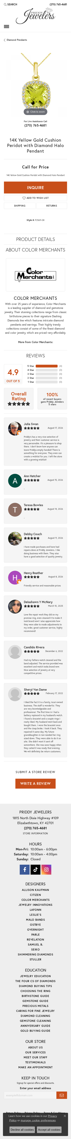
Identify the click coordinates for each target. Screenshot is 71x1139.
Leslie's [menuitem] (35, 915)
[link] (58, 4)
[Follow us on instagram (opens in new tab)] (46, 870)
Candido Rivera (34, 647)
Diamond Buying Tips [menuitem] (35, 986)
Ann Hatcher (32, 476)
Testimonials (35, 1062)
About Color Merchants (35, 250)
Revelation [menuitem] (35, 939)
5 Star (30, 366)
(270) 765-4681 (35, 125)
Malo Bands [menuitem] (35, 919)
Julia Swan (31, 424)
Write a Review (35, 783)
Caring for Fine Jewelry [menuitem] (35, 1011)
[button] (10, 4)
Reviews (35, 355)
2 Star (30, 377)
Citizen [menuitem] (35, 895)
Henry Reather (33, 573)
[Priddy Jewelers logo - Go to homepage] (35, 16)
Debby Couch (33, 534)
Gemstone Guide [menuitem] (35, 1001)
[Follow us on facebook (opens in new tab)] (25, 870)
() (60, 366)
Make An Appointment (35, 1067)
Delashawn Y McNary (38, 602)
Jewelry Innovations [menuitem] (35, 905)
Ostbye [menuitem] (35, 924)
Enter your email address (35, 1088)
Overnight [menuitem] (35, 929)
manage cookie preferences (38, 1120)
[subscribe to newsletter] (61, 1095)
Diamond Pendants (17, 39)
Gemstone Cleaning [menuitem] (35, 1021)
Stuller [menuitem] (36, 959)
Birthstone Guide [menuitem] (35, 996)
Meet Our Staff (35, 1057)
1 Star (31, 381)
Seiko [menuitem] (35, 949)
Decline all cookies (22, 1129)
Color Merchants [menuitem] (35, 900)
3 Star (30, 373)
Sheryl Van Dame (35, 689)
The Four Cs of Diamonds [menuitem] (35, 981)
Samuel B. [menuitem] (35, 944)
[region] (35, 85)
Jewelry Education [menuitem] (35, 976)
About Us (35, 1047)
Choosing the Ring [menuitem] (35, 991)
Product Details (35, 239)
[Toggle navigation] (6, 26)
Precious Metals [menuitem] (35, 1006)
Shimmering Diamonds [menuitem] (35, 954)
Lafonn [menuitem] (35, 910)
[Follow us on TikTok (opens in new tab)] (35, 870)
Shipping (19, 205)
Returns (51, 205)
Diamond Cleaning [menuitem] (35, 1016)
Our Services (35, 1052)
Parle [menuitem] (35, 934)
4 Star (30, 369)
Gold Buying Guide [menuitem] (36, 1031)
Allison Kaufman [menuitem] (35, 890)
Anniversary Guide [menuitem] (35, 1026)
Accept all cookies (49, 1129)
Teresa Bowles (33, 505)
